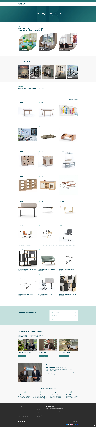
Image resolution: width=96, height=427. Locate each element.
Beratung (38, 410)
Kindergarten (29, 3)
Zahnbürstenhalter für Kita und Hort (63, 121)
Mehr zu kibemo (53, 3)
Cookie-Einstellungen (39, 415)
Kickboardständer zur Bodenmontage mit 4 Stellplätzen (66, 269)
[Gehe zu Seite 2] (50, 298)
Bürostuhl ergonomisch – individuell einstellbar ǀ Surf (25, 245)
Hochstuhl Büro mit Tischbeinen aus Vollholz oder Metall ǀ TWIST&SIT (47, 245)
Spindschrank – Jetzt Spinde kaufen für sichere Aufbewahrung (67, 294)
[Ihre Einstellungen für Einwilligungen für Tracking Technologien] (94, 425)
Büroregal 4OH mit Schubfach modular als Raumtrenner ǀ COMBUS (27, 269)
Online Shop (38, 409)
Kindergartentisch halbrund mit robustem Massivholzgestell (46, 121)
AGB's (37, 413)
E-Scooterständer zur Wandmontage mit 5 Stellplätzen (25, 294)
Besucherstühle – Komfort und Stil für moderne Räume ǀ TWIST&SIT (68, 245)
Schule (34, 3)
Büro (37, 3)
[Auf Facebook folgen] (18, 421)
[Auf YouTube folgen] (22, 421)
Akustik (41, 3)
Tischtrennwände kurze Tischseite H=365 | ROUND (45, 294)
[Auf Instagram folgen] (20, 421)
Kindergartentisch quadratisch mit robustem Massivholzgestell (26, 121)
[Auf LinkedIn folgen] (24, 421)
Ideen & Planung (47, 3)
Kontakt (59, 3)
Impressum (38, 416)
